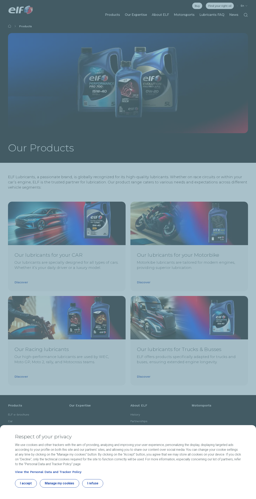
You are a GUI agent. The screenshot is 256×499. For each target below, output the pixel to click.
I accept (26, 483)
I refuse (92, 483)
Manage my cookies (59, 483)
